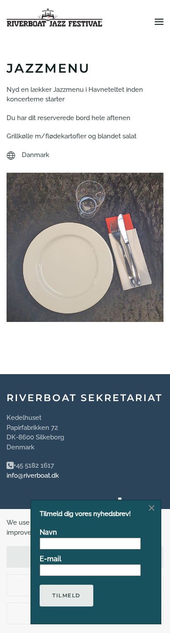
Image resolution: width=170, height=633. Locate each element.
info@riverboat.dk (33, 475)
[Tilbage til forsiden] (54, 22)
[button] (159, 22)
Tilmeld (66, 595)
